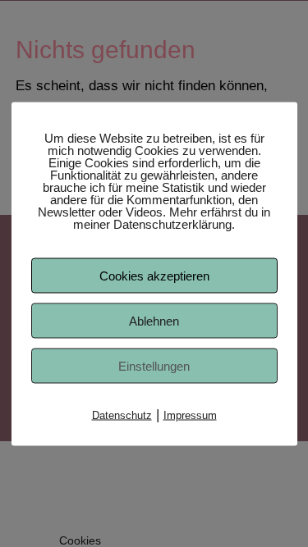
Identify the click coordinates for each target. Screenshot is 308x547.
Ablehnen (154, 320)
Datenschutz (122, 414)
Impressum (190, 414)
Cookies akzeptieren (154, 275)
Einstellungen (154, 365)
